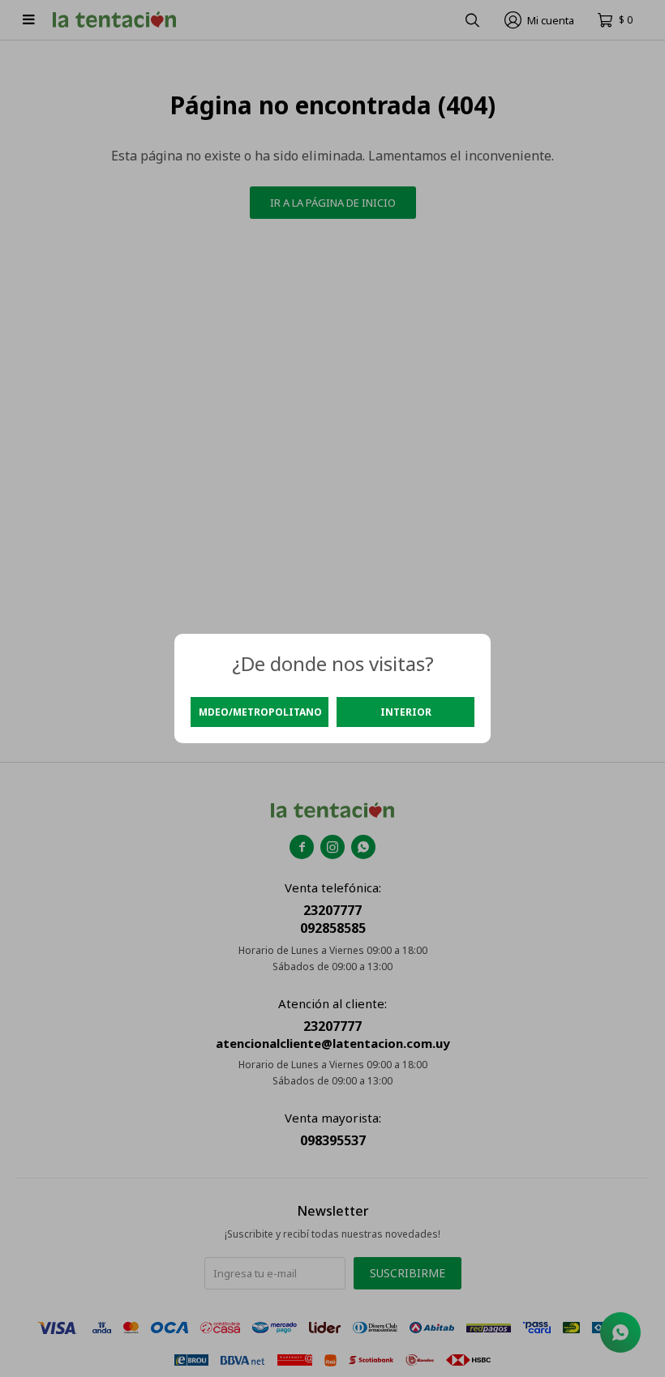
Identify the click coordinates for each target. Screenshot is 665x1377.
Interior (405, 712)
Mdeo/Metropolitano (260, 712)
